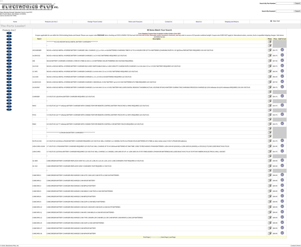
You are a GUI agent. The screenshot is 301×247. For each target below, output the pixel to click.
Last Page (172, 237)
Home (15, 22)
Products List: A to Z (51, 22)
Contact (293, 246)
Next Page (164, 237)
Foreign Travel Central (95, 22)
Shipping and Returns (232, 22)
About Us (199, 22)
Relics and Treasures (135, 22)
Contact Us (168, 22)
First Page (146, 237)
